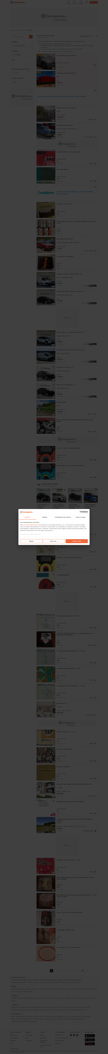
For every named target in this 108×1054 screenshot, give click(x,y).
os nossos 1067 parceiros (31, 524)
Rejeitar (31, 541)
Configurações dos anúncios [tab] (63, 517)
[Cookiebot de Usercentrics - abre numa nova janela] (81, 512)
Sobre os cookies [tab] (81, 517)
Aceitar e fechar (76, 541)
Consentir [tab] (27, 517)
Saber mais (53, 541)
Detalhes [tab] (44, 517)
